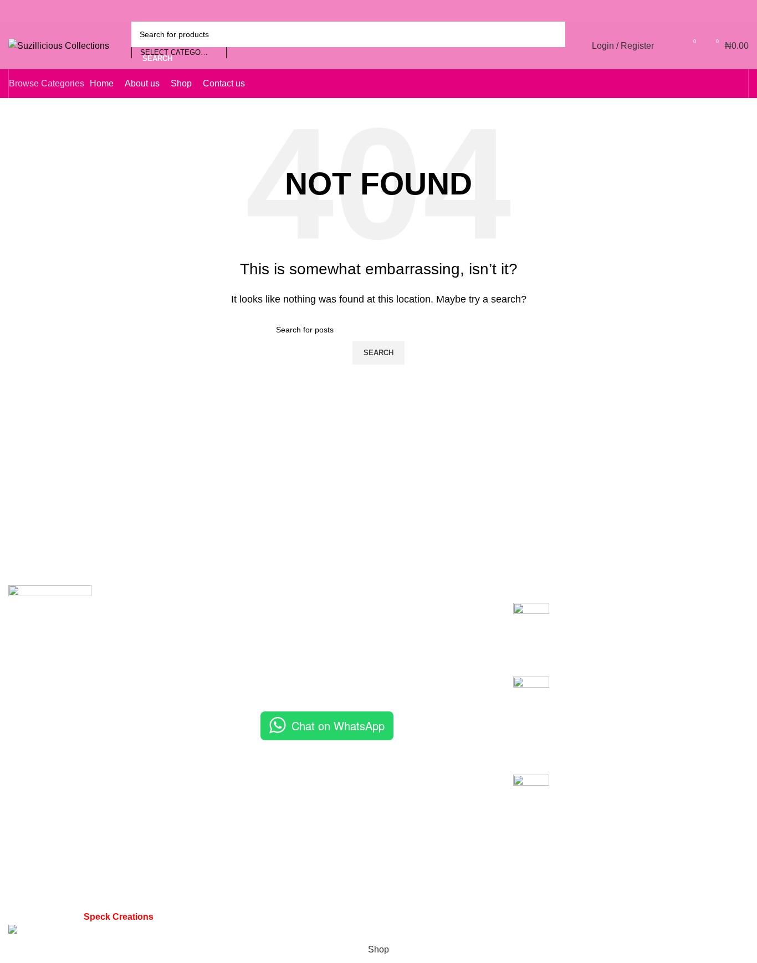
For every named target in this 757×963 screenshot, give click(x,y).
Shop (271, 650)
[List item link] (126, 831)
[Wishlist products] (669, 46)
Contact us (281, 671)
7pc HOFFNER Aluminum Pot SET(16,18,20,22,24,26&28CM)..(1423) (634, 615)
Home (272, 608)
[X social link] (698, 11)
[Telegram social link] (741, 11)
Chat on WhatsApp (338, 726)
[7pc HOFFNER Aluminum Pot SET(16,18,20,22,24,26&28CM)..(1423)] (531, 631)
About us (277, 629)
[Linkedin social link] (727, 11)
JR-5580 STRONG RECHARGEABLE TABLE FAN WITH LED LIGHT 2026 (648, 786)
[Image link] (49, 626)
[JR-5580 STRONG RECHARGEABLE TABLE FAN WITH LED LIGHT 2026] (531, 803)
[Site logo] (58, 45)
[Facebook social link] (684, 11)
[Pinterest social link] (712, 11)
